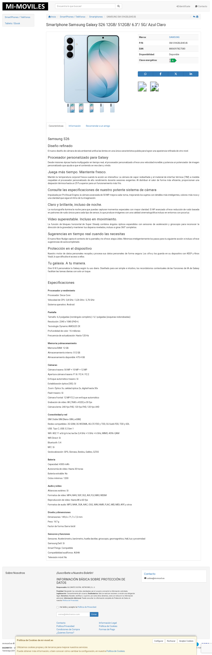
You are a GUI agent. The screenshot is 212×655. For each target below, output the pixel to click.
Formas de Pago (107, 629)
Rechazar (171, 641)
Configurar (158, 641)
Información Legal (108, 623)
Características (56, 126)
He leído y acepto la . (78, 607)
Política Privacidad (65, 626)
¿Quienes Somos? (65, 632)
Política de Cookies (115, 651)
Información (75, 126)
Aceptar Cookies (186, 641)
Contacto (202, 6)
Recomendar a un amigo (98, 126)
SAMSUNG (174, 37)
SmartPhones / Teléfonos (17, 17)
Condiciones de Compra (68, 629)
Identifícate (184, 6)
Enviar (94, 614)
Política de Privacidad (70, 600)
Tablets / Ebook (12, 23)
